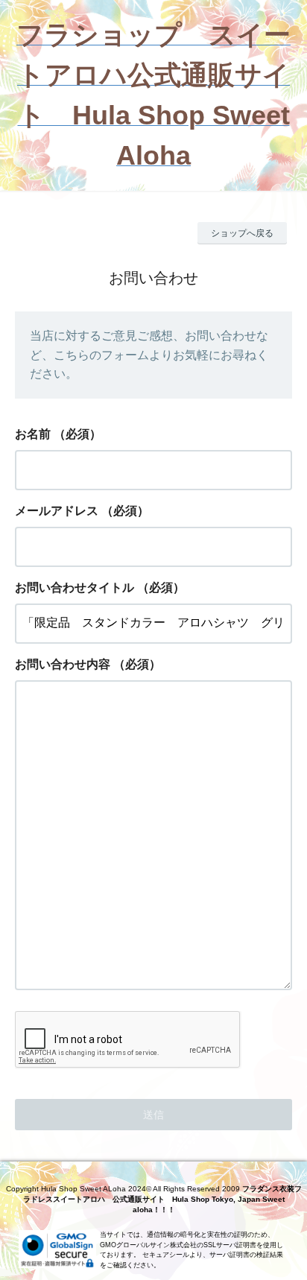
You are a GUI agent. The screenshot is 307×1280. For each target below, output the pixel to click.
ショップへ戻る (242, 233)
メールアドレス (56, 510)
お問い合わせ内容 (62, 664)
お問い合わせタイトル (74, 587)
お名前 (33, 434)
